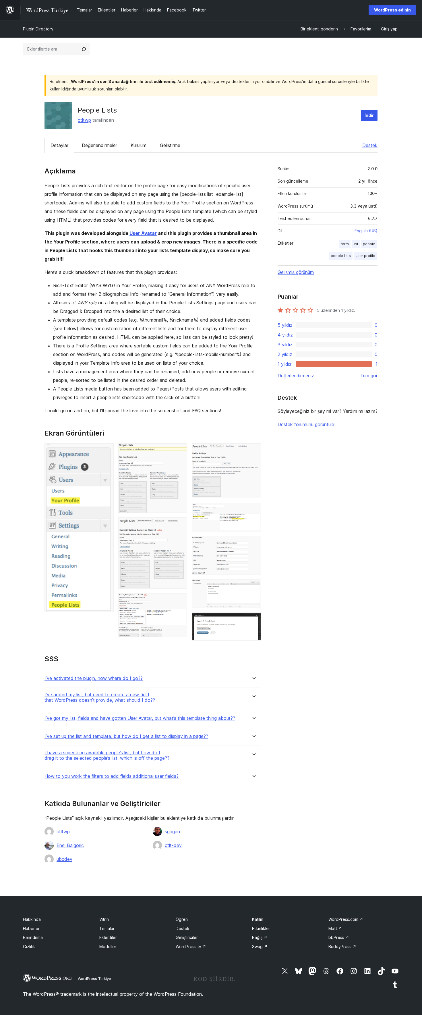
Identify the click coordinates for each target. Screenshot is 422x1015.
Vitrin (104, 919)
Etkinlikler (261, 928)
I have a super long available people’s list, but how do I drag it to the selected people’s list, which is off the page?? (106, 755)
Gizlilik (29, 946)
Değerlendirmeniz (296, 375)
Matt (335, 928)
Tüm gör (369, 375)
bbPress (338, 937)
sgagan (172, 831)
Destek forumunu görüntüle (306, 424)
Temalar (107, 928)
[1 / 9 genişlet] (106, 451)
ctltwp (84, 120)
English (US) (366, 230)
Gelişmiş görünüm (296, 272)
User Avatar (143, 233)
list (355, 244)
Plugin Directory (38, 28)
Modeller (107, 946)
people (369, 244)
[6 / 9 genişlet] (253, 510)
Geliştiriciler (187, 937)
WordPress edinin (392, 9)
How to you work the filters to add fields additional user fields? (111, 776)
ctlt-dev (173, 845)
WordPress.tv (191, 946)
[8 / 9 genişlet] (253, 587)
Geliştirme (170, 145)
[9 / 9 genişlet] (253, 620)
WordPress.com (345, 919)
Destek (370, 145)
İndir (369, 115)
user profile (365, 256)
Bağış (259, 937)
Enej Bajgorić (70, 845)
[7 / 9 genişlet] (253, 544)
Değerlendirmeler (99, 145)
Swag (260, 946)
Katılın (257, 919)
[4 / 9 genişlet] (179, 601)
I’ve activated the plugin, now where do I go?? (93, 678)
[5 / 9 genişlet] (253, 451)
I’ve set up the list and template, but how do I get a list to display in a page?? (126, 736)
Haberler (31, 928)
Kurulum (138, 145)
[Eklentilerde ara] (84, 49)
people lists (341, 256)
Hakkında (32, 919)
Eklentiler (108, 937)
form (345, 244)
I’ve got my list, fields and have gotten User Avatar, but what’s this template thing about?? (139, 718)
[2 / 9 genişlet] (179, 451)
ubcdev (64, 859)
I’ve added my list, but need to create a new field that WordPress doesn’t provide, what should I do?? (99, 697)
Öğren (182, 919)
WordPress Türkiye (94, 978)
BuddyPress (342, 946)
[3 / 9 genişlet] (179, 525)
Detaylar (59, 145)
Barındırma (33, 937)
